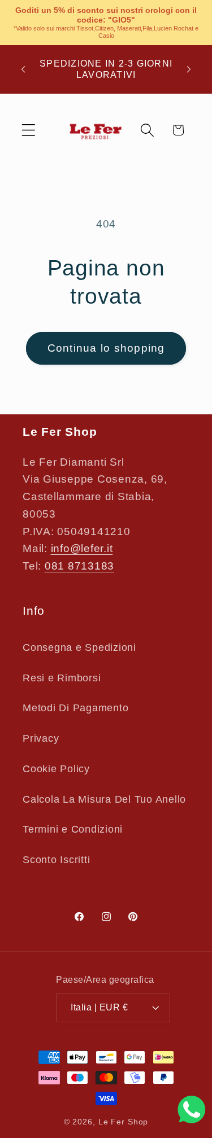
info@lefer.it (82, 548)
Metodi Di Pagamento (75, 708)
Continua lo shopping (106, 348)
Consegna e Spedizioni (79, 647)
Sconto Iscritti (56, 859)
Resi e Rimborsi (62, 678)
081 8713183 (79, 566)
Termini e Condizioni (73, 829)
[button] (28, 130)
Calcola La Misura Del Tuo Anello (104, 799)
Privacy (41, 738)
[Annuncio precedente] (23, 69)
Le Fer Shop (123, 1122)
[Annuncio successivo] (188, 69)
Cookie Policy (56, 768)
